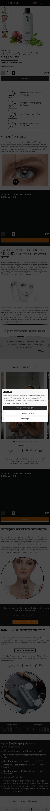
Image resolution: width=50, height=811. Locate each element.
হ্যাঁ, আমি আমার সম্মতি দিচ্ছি (25, 408)
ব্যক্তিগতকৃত (25, 419)
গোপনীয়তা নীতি (7, 392)
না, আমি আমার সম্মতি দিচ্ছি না (25, 413)
